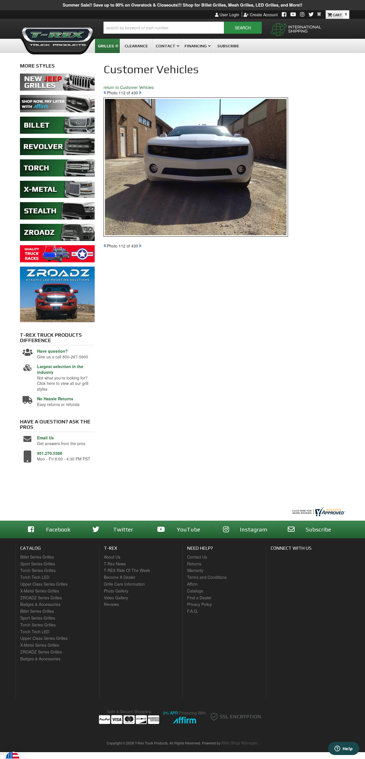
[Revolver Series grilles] (57, 148)
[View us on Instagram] (302, 14)
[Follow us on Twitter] (311, 14)
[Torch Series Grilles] (57, 169)
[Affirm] (57, 105)
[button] (183, 28)
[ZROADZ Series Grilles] (57, 234)
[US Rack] (57, 255)
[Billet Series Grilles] (57, 126)
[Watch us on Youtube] (293, 14)
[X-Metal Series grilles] (57, 191)
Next (140, 92)
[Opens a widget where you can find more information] (343, 749)
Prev (105, 92)
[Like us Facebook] (284, 14)
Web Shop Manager (239, 743)
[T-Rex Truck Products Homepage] (57, 34)
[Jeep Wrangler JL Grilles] (57, 84)
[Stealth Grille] (57, 212)
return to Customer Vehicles (129, 87)
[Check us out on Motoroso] (320, 14)
